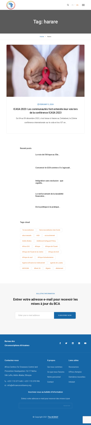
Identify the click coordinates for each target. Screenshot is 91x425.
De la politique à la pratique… (47, 207)
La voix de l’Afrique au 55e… (47, 154)
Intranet (72, 382)
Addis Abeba (26, 241)
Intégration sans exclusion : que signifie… (49, 182)
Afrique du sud (27, 257)
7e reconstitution (28, 230)
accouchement (50, 235)
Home (42, 36)
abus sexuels (26, 235)
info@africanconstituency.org (19, 385)
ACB (37, 235)
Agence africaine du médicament (33, 263)
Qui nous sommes (54, 367)
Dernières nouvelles (77, 377)
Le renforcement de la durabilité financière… (49, 195)
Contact (50, 382)
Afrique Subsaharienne (45, 257)
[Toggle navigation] (83, 5)
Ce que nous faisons (55, 372)
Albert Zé (37, 268)
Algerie (48, 268)
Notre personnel (54, 377)
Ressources (74, 367)
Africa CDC (26, 246)
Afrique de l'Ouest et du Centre (32, 252)
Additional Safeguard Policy (46, 241)
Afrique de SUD (53, 252)
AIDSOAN (25, 268)
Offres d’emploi (75, 372)
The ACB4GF (53, 417)
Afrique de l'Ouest (51, 246)
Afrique (37, 246)
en (77, 5)
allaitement (59, 268)
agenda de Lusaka (56, 263)
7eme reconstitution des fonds (49, 230)
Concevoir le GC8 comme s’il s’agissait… (53, 168)
